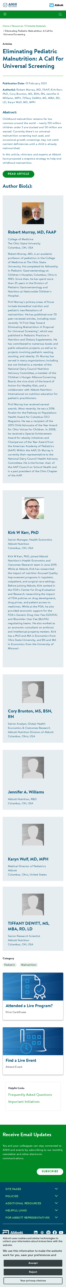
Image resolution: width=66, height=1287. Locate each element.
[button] (60, 14)
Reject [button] (33, 1272)
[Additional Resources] (56, 1203)
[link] (6, 26)
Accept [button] (33, 1263)
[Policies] (56, 1196)
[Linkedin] (36, 1233)
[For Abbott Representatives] (56, 1217)
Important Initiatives (24, 1102)
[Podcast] (42, 1233)
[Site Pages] (56, 1188)
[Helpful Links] (56, 1210)
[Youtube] (61, 1233)
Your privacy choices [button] (33, 1281)
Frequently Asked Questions (30, 1095)
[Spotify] (48, 1233)
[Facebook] (55, 1233)
